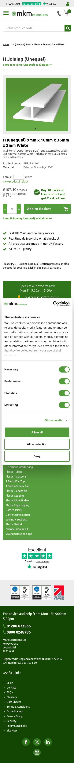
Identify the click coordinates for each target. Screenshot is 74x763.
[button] (35, 129)
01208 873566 (19, 626)
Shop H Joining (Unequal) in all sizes (26, 64)
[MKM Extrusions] (33, 13)
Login (10, 682)
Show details (53, 420)
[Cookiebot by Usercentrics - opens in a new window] (53, 303)
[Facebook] (26, 742)
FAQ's (10, 692)
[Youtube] (37, 752)
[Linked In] (48, 742)
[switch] (64, 382)
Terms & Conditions (18, 706)
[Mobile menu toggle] (6, 13)
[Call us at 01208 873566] (59, 13)
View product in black (15, 181)
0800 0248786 (19, 632)
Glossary (12, 697)
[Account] (67, 4)
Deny (37, 456)
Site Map (12, 730)
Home (6, 44)
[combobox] (37, 28)
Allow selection (37, 444)
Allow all (37, 432)
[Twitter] (37, 742)
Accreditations (15, 711)
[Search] (68, 28)
